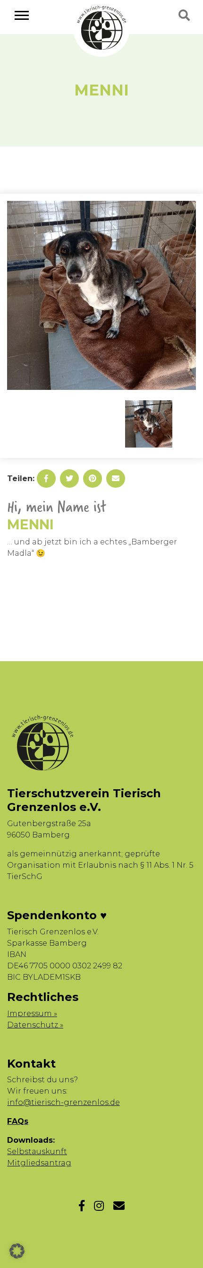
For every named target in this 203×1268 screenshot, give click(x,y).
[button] (17, 1251)
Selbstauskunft (37, 1151)
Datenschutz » (35, 1024)
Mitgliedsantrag (39, 1162)
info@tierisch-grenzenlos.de (63, 1102)
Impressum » (32, 1013)
